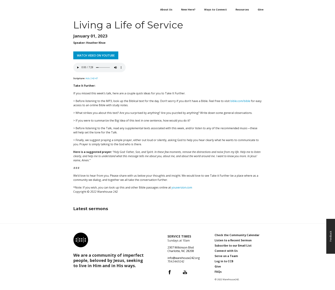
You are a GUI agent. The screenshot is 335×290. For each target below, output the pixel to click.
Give (260, 9)
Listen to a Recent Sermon (233, 240)
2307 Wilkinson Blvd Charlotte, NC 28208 (181, 249)
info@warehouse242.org (184, 258)
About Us (166, 9)
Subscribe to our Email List (233, 245)
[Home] (80, 239)
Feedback (330, 236)
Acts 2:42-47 (91, 78)
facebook (170, 272)
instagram (177, 272)
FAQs (218, 272)
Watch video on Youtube (96, 55)
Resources (242, 9)
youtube (185, 272)
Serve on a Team (226, 256)
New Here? (188, 9)
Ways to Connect (215, 9)
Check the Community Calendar (237, 235)
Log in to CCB (224, 261)
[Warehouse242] (103, 9)
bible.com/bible (240, 101)
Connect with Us (226, 251)
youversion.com (182, 187)
